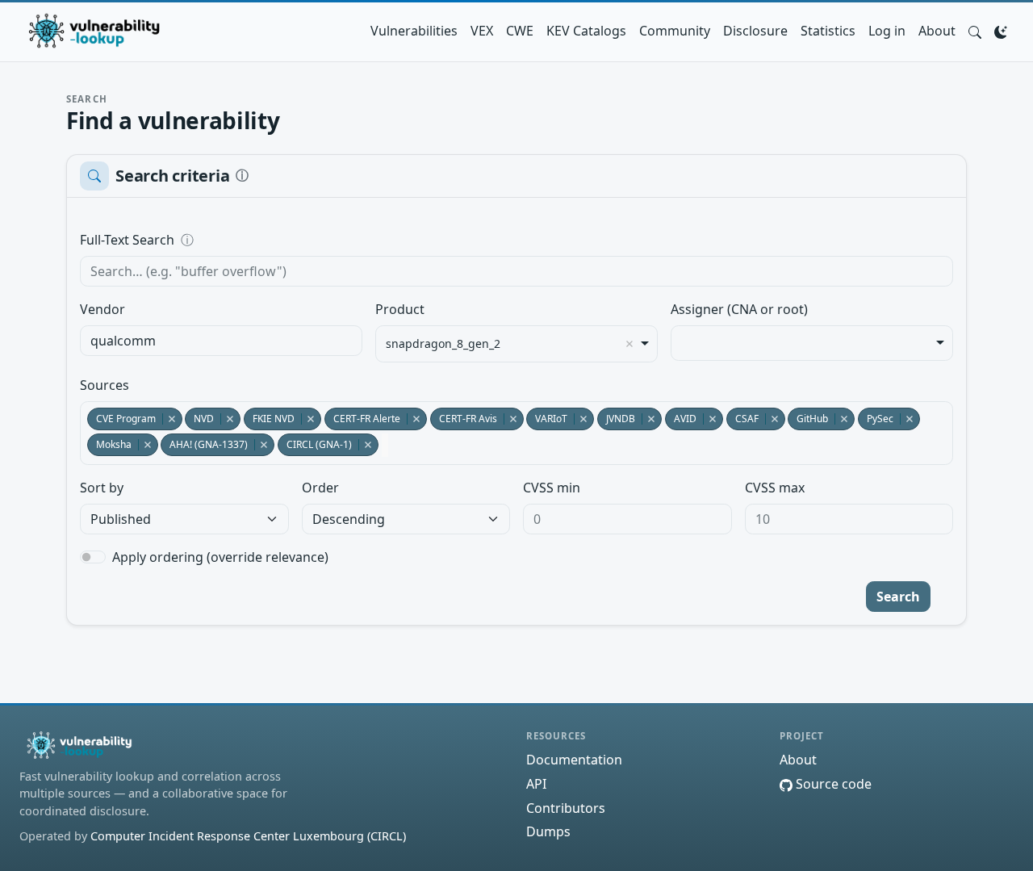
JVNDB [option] (616, 418)
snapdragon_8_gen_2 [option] (443, 344)
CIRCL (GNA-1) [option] (315, 444)
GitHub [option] (808, 418)
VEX (481, 31)
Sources (104, 385)
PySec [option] (875, 418)
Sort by (101, 487)
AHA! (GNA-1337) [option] (204, 444)
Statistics (828, 31)
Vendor (102, 309)
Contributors (565, 808)
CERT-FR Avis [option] (463, 418)
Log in (886, 31)
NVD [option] (199, 418)
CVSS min (551, 487)
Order (320, 487)
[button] (975, 31)
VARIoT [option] (546, 418)
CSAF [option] (742, 418)
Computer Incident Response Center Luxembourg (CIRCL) (248, 836)
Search (898, 596)
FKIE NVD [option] (269, 418)
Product (399, 309)
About (937, 31)
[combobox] (221, 340)
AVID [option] (680, 418)
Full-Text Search (237, 239)
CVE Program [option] (121, 418)
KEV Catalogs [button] (586, 31)
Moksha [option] (109, 444)
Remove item (629, 344)
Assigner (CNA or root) (739, 309)
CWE (519, 31)
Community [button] (674, 31)
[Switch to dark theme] (1001, 31)
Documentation (574, 759)
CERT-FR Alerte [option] (362, 418)
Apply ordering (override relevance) (220, 557)
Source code (832, 784)
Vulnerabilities (414, 31)
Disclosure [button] (755, 31)
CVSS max (775, 487)
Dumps (548, 831)
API (536, 784)
